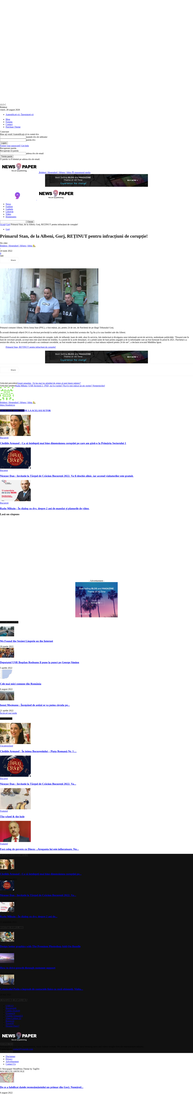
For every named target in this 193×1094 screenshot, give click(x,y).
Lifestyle (9, 211)
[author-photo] (7, 400)
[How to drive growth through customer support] (7, 962)
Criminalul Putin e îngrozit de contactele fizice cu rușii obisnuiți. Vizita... (41, 989)
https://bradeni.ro (7, 405)
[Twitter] (36, 260)
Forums (9, 122)
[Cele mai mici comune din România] (7, 678)
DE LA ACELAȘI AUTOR (37, 410)
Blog (8, 119)
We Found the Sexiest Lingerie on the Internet (26, 641)
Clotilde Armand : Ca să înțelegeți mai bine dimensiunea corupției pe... (41, 873)
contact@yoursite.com (23, 1049)
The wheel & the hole (12, 816)
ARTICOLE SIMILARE (12, 410)
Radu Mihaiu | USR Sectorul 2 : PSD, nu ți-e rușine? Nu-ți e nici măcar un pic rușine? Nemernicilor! (60, 385)
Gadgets (9, 209)
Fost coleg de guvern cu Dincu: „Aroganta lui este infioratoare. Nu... (39, 849)
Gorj (8, 224)
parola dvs (30, 140)
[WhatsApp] (56, 260)
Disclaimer (10, 1056)
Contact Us (11, 1064)
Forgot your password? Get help (14, 145)
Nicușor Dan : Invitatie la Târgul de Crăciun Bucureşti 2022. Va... (38, 783)
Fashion (9, 206)
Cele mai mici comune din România (20, 683)
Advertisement (12, 1061)
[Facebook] (26, 260)
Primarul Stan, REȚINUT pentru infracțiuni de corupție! (31, 347)
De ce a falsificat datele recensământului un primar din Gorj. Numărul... (41, 1087)
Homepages (11, 217)
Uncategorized (6, 746)
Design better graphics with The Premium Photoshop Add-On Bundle (40, 946)
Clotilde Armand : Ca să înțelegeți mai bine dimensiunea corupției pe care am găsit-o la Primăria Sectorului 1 (63, 443)
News (8, 204)
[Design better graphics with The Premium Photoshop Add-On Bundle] (7, 941)
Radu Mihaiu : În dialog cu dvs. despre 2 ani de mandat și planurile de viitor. (44, 508)
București (4, 438)
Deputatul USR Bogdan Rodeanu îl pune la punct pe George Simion (39, 662)
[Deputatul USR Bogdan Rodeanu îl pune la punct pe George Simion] (7, 657)
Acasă (3, 224)
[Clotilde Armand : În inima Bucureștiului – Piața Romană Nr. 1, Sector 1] (15, 743)
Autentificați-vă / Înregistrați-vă (19, 114)
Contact (9, 124)
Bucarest (4, 470)
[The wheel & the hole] (15, 808)
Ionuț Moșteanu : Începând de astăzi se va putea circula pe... (35, 705)
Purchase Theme (13, 127)
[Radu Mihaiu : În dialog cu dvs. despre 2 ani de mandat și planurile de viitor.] (15, 500)
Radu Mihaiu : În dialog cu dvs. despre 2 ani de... (28, 916)
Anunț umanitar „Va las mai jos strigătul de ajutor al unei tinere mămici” (49, 383)
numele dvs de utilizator (36, 137)
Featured (4, 811)
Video (8, 214)
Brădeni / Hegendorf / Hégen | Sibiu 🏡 (18, 246)
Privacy (9, 1059)
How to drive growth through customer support (27, 967)
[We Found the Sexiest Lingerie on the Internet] (7, 635)
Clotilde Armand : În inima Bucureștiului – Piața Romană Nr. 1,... (38, 751)
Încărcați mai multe (8, 713)
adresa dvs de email (35, 153)
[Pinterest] (46, 260)
